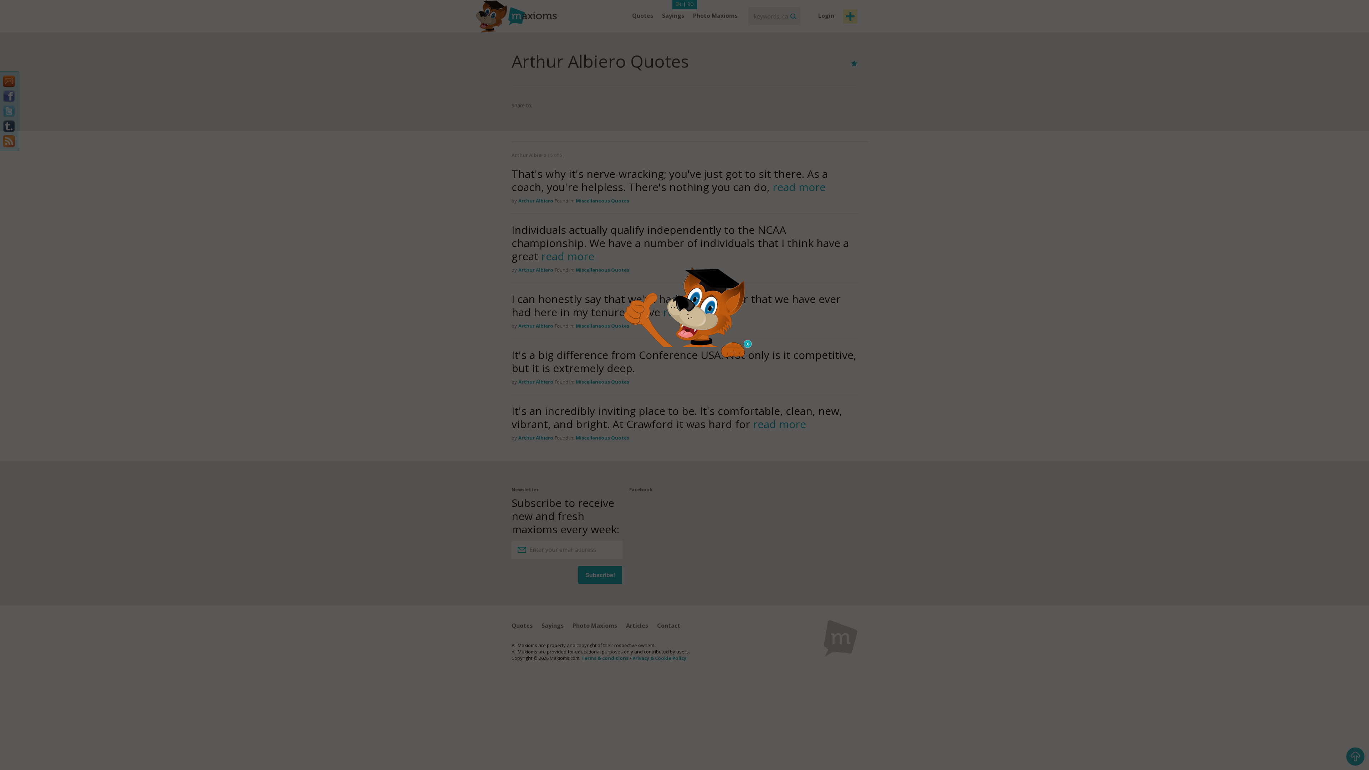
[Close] (748, 344)
